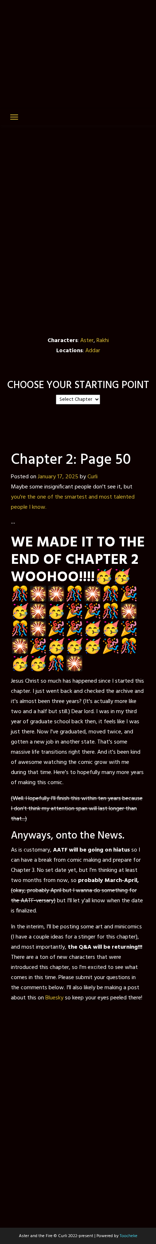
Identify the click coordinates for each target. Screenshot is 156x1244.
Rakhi (103, 340)
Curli (92, 477)
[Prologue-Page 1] (42, 367)
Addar (92, 350)
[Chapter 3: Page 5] (113, 367)
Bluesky (54, 998)
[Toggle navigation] (14, 117)
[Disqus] (78, 1112)
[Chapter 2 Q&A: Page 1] (78, 233)
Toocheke (128, 1236)
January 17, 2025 (58, 477)
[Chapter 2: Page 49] (59, 367)
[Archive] (78, 367)
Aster (87, 340)
